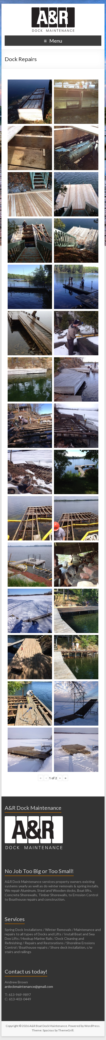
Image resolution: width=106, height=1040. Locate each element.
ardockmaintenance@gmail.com (29, 986)
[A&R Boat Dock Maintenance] (53, 9)
